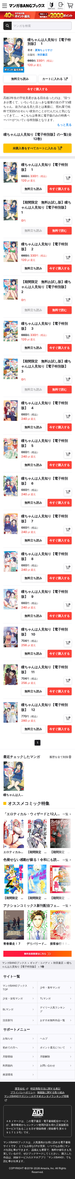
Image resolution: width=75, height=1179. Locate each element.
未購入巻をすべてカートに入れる (34, 148)
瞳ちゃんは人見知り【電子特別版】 (13, 795)
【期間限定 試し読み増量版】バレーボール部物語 (37, 898)
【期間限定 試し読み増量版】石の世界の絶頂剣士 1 (37, 852)
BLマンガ (8, 1009)
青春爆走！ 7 (11, 943)
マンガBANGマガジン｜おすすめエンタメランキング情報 (36, 1096)
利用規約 (8, 1065)
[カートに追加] (68, 178)
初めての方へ (10, 1047)
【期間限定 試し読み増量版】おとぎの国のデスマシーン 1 (60, 852)
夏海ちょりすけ (43, 50)
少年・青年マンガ (50, 987)
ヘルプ (44, 1038)
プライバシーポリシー (22, 1092)
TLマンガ (45, 998)
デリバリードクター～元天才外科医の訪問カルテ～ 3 (37, 944)
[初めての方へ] (51, 5)
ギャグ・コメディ (40, 962)
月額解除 (45, 1056)
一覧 (65, 814)
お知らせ (8, 1038)
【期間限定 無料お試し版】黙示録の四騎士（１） (60, 898)
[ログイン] (60, 5)
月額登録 (8, 1056)
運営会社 (20, 1088)
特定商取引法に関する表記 (45, 1088)
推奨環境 (8, 1074)
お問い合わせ (47, 1065)
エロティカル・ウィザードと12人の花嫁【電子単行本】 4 (13, 852)
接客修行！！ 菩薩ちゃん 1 (59, 944)
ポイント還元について (52, 1047)
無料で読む (59, 230)
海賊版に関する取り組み (51, 1092)
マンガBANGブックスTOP (15, 987)
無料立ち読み (20, 78)
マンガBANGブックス (14, 962)
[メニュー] (4, 5)
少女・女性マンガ (13, 998)
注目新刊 (8, 1020)
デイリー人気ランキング (52, 1009)
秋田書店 (43, 54)
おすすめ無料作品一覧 (52, 1020)
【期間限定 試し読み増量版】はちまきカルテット (13, 898)
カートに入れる (52, 78)
